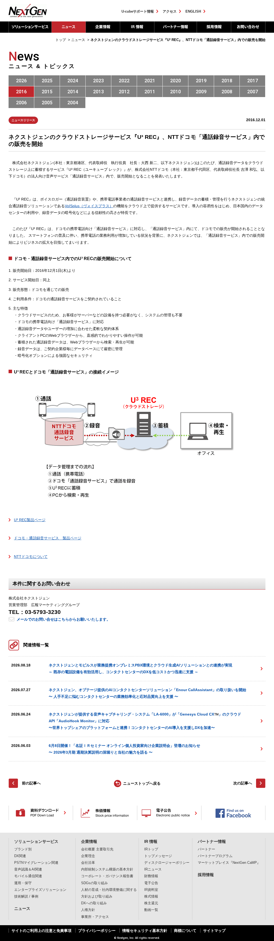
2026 (21, 80)
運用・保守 (23, 883)
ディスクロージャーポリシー (166, 863)
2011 (149, 91)
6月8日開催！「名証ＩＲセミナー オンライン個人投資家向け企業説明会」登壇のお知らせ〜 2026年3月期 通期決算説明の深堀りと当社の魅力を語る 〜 (124, 748)
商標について (185, 930)
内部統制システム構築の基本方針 (107, 869)
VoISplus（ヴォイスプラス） (89, 206)
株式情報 (151, 896)
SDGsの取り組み (94, 883)
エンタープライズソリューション (40, 890)
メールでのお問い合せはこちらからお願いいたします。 (63, 619)
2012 (124, 91)
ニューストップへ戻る (142, 783)
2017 (252, 80)
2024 (72, 80)
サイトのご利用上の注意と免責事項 (41, 930)
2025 (47, 80)
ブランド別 (23, 849)
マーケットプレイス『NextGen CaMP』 (229, 863)
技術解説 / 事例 (26, 896)
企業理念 (88, 856)
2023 (98, 80)
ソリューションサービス (30, 27)
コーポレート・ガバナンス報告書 (107, 876)
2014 (72, 91)
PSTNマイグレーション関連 (36, 863)
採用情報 (214, 27)
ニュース (68, 27)
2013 (98, 91)
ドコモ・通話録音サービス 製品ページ (47, 538)
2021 (149, 80)
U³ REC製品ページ (29, 520)
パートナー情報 (175, 27)
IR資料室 (151, 890)
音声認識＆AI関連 (28, 869)
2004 (72, 102)
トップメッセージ (158, 856)
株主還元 (151, 903)
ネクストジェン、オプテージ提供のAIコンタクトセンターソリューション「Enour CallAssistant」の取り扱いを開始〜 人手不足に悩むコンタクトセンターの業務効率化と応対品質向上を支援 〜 (147, 693)
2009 (201, 91)
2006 (21, 102)
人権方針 (88, 910)
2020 (175, 80)
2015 (47, 91)
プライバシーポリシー (97, 930)
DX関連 (20, 856)
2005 (47, 102)
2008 (227, 91)
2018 (227, 80)
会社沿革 (88, 863)
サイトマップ (214, 930)
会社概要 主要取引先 (97, 849)
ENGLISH (193, 11)
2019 (201, 80)
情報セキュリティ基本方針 (144, 930)
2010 (175, 91)
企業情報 (103, 27)
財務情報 (151, 876)
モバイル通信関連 (28, 876)
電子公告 (151, 883)
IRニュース (153, 869)
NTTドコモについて (31, 556)
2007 (252, 91)
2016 (21, 91)
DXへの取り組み (94, 903)
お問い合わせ (248, 27)
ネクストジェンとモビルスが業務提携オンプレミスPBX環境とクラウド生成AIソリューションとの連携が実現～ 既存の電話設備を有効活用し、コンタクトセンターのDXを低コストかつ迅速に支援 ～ (140, 668)
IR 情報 (137, 27)
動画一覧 (151, 910)
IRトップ (151, 849)
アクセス (170, 11)
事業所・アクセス (95, 917)
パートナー (206, 849)
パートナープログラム (215, 856)
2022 (124, 80)
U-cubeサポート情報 (137, 11)
